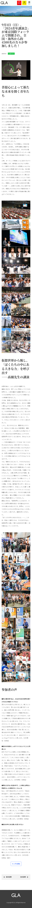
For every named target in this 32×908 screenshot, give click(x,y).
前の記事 (9, 877)
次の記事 (23, 877)
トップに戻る (16, 864)
